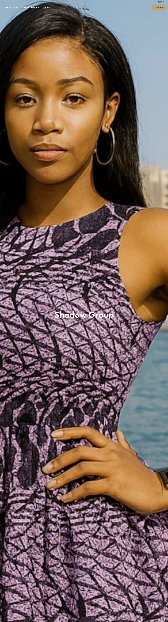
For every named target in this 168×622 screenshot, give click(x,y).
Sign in (161, 2)
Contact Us (159, 7)
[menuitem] (5, 7)
